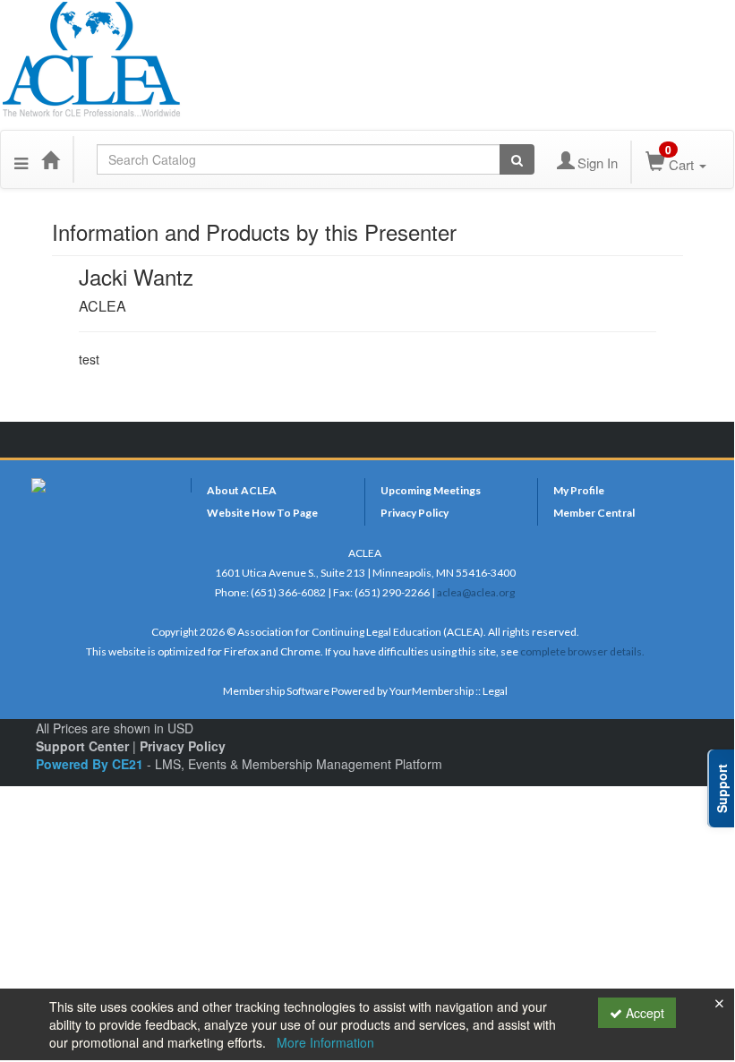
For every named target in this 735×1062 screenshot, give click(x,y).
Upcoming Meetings (430, 490)
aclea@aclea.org (476, 592)
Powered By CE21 (91, 764)
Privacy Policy (414, 512)
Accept (643, 1013)
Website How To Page (262, 512)
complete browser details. (582, 651)
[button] (21, 159)
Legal (495, 691)
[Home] (50, 159)
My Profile (578, 490)
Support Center (82, 746)
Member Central (594, 512)
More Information (325, 1042)
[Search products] (517, 159)
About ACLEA (242, 490)
